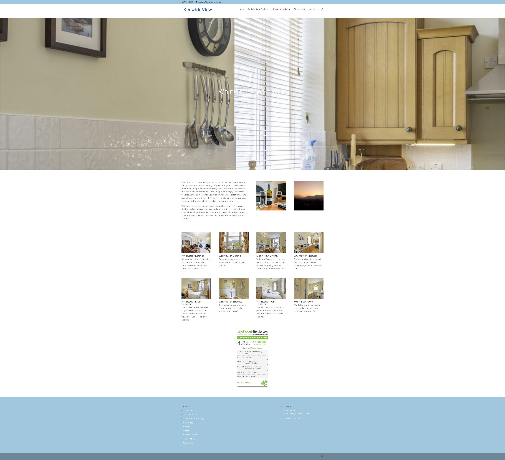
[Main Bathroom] (308, 299)
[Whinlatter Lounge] (196, 253)
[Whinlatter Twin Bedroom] (271, 299)
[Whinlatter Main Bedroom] (196, 299)
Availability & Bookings (258, 9)
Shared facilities (190, 435)
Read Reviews (244, 383)
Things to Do (300, 9)
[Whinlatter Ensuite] (234, 299)
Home (241, 9)
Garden (186, 427)
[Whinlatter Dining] (234, 253)
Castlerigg (188, 423)
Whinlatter (188, 443)
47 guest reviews (256, 348)
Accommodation (280, 9)
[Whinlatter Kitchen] (308, 253)
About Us (313, 9)
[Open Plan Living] (271, 253)
